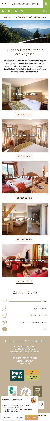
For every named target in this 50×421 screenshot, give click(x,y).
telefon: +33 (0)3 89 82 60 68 (25, 352)
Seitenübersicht (41, 416)
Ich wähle (19, 417)
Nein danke (7, 417)
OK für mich (31, 417)
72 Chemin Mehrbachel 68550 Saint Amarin (25, 347)
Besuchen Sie (25, 363)
